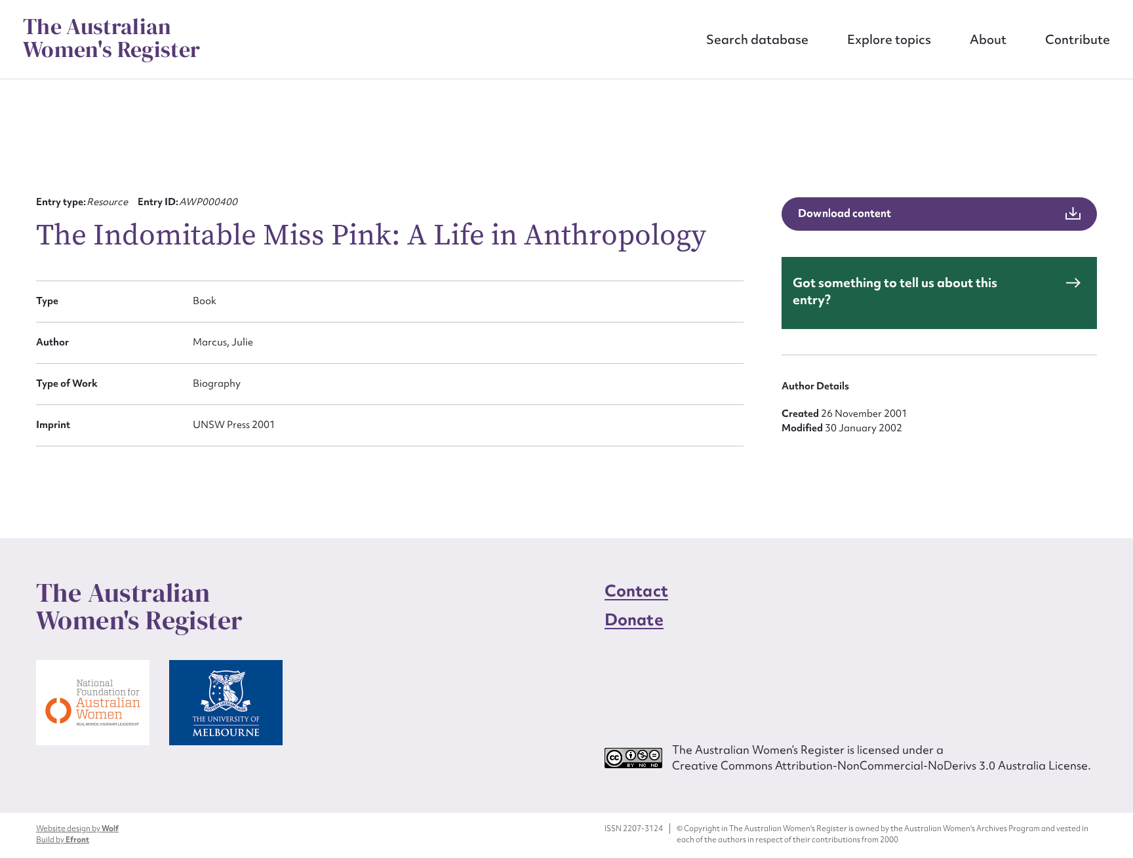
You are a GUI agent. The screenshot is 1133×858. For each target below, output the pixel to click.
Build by (62, 839)
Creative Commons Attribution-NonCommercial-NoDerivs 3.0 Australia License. (881, 765)
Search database (757, 39)
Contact (636, 591)
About (988, 39)
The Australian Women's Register (111, 38)
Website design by (77, 828)
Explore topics (889, 39)
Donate (634, 620)
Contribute (1077, 39)
